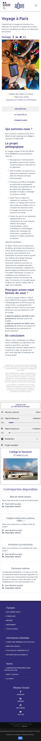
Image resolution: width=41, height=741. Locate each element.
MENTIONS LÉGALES (13, 646)
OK (20, 738)
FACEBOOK (20, 694)
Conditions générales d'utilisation (20, 642)
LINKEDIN (20, 701)
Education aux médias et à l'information (21, 100)
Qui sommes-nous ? (13, 612)
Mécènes (9, 620)
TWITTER (20, 714)
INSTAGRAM (20, 708)
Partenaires (11, 625)
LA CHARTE (10, 679)
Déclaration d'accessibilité (17, 655)
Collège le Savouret (20, 451)
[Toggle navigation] (36, 5)
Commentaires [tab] (20, 120)
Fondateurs (11, 616)
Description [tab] (20, 109)
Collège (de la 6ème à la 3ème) (21, 94)
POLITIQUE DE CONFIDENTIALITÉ (17, 650)
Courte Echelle (12, 629)
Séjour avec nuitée (21, 97)
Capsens (24, 726)
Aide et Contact (12, 674)
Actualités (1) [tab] (20, 115)
